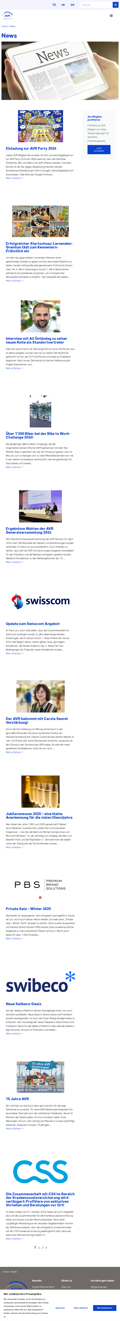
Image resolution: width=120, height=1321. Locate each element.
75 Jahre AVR (17, 1098)
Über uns (66, 1287)
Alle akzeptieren (104, 1308)
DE (63, 5)
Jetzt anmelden (99, 149)
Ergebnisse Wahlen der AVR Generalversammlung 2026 (29, 530)
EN (72, 5)
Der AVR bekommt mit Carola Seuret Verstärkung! (37, 720)
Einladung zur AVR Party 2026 (31, 148)
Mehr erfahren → (14, 178)
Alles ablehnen (81, 1308)
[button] (111, 15)
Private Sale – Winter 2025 (28, 908)
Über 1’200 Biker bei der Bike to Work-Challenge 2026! (38, 435)
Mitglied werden (99, 1287)
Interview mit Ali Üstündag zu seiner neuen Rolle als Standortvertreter (36, 340)
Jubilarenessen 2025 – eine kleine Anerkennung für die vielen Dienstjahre (39, 815)
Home (4, 26)
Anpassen (60, 1308)
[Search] (116, 5)
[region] (60, 1305)
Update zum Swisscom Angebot (33, 623)
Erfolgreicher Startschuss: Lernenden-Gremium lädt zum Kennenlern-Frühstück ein (39, 247)
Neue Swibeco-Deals (23, 1003)
